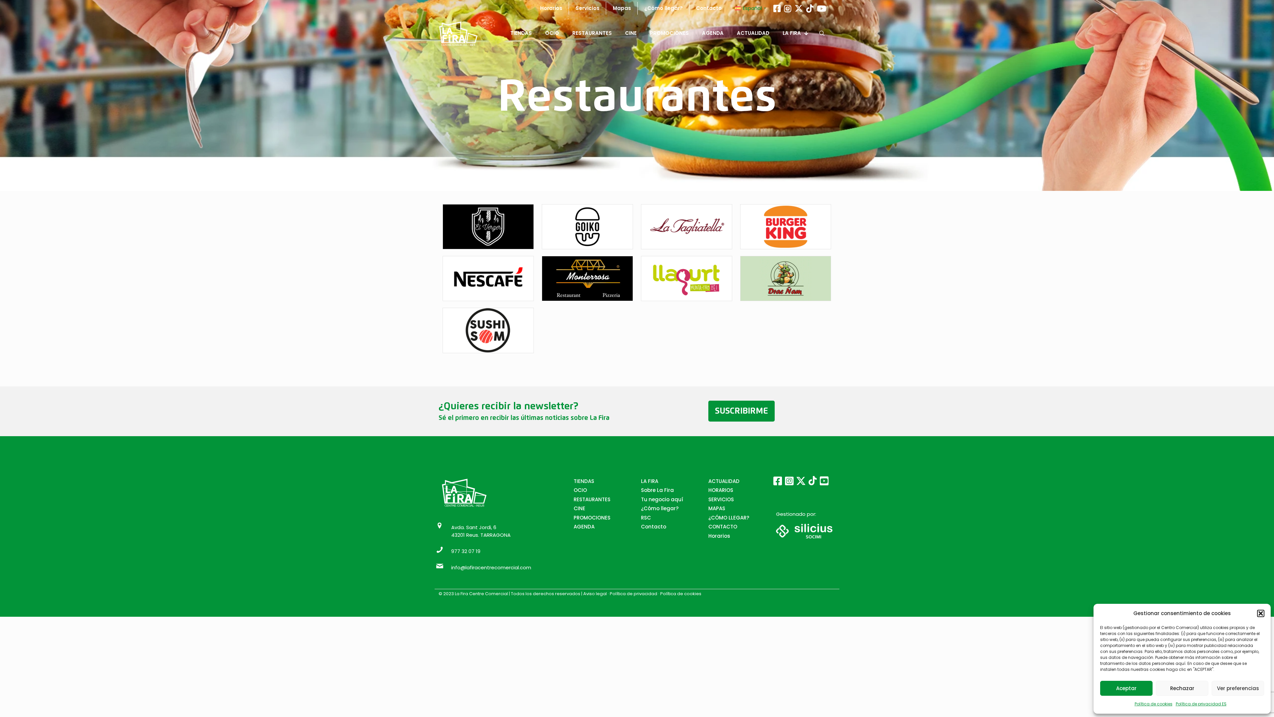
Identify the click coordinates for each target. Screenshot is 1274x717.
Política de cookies (1153, 704)
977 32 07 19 (465, 551)
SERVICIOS (721, 499)
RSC (646, 517)
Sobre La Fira (657, 490)
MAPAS (716, 508)
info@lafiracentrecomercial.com (491, 567)
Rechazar (1182, 688)
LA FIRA (649, 481)
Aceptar (1126, 688)
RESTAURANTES (592, 499)
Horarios (719, 535)
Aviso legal (595, 594)
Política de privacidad (633, 594)
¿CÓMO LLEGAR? (728, 517)
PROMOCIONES (592, 517)
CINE (579, 508)
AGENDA (584, 526)
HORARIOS (720, 490)
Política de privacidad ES (1201, 704)
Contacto (653, 526)
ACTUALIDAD (724, 481)
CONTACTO (722, 526)
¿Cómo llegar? (659, 508)
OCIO (580, 490)
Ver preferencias (1238, 688)
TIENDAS (584, 481)
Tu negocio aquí (662, 499)
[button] (1260, 613)
